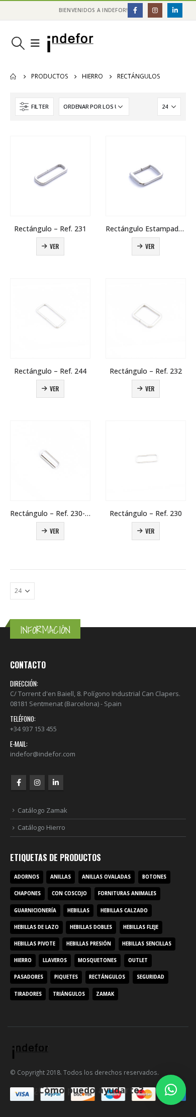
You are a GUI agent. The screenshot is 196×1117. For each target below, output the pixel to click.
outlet (138, 960)
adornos (26, 877)
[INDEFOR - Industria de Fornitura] (70, 43)
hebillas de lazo (36, 927)
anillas (60, 877)
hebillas (78, 910)
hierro (23, 960)
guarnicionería (35, 910)
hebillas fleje (140, 927)
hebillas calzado (124, 910)
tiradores (28, 994)
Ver (54, 246)
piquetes (66, 977)
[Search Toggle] (18, 43)
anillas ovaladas (106, 877)
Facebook (18, 782)
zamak (105, 994)
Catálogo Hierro (41, 827)
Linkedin (55, 782)
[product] (50, 176)
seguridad (150, 977)
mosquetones (97, 960)
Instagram (37, 782)
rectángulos (107, 977)
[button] (171, 1090)
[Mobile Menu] (35, 43)
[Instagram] (155, 10)
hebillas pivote (34, 943)
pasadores (28, 977)
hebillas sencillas (146, 943)
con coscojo (69, 893)
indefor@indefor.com (42, 753)
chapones (27, 893)
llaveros (55, 960)
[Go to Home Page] (13, 76)
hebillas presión (88, 943)
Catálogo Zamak (42, 810)
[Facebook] (135, 10)
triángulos (69, 994)
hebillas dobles (91, 927)
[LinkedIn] (174, 10)
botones (154, 877)
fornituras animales (127, 893)
